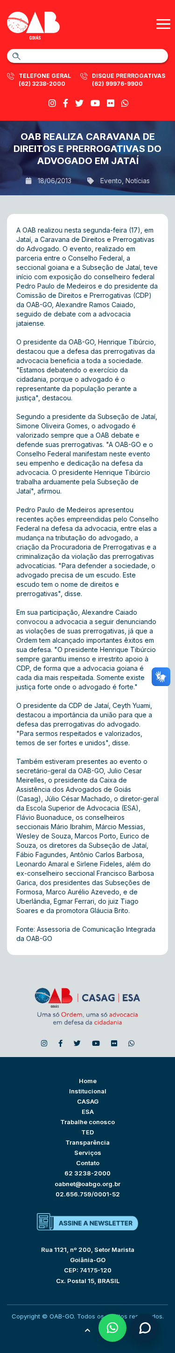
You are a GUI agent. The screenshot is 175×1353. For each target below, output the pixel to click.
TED (87, 1132)
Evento (111, 181)
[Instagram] (52, 103)
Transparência (87, 1142)
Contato (87, 1163)
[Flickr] (110, 103)
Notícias (138, 181)
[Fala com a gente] (145, 1328)
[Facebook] (65, 103)
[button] (112, 1328)
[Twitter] (79, 103)
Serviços (87, 1152)
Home (88, 1081)
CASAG (87, 1101)
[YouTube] (95, 103)
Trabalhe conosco (87, 1122)
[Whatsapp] (125, 103)
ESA (88, 1111)
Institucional (87, 1091)
